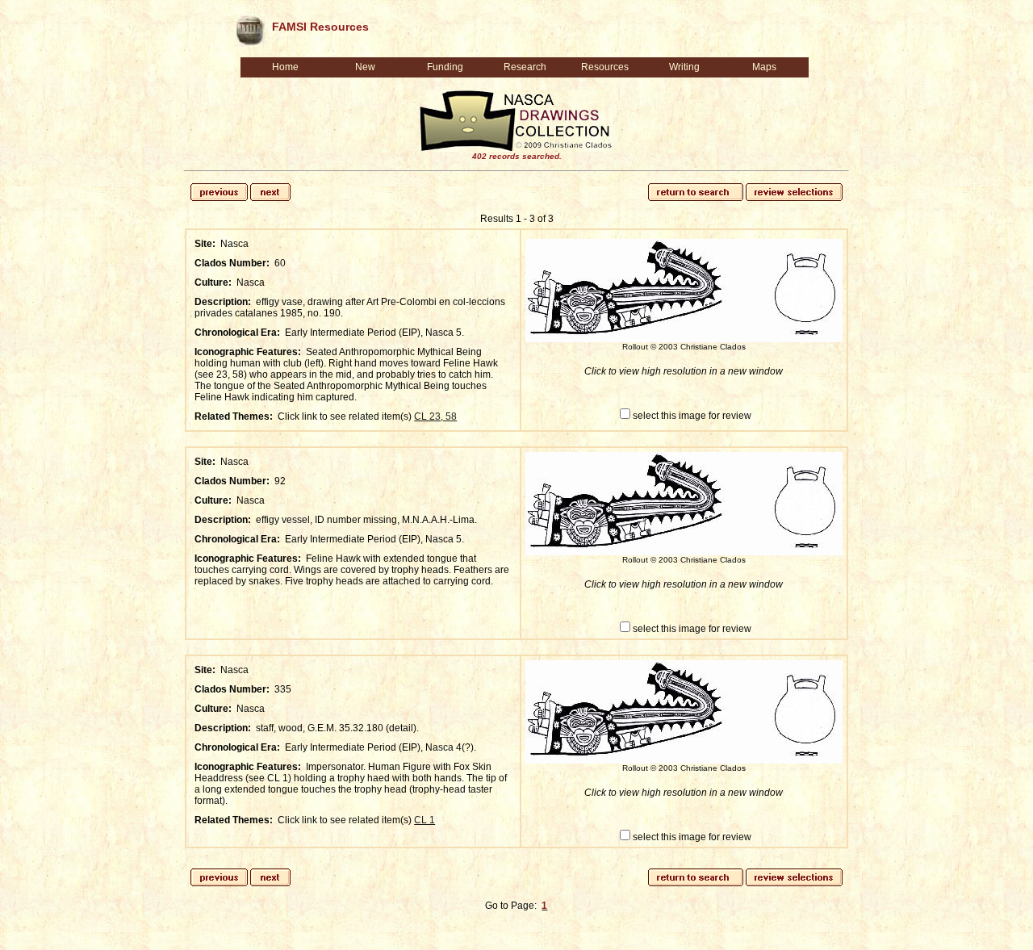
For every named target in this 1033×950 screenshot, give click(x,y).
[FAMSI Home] (249, 27)
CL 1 (424, 820)
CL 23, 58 (435, 416)
